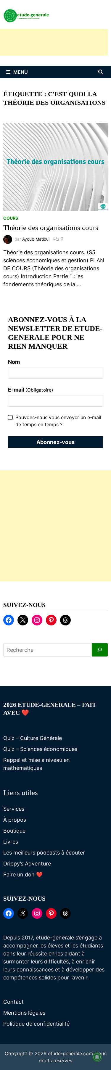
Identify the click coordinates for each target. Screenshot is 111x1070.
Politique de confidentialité (36, 1024)
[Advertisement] (55, 525)
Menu (20, 72)
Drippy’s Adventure (27, 863)
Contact (13, 1002)
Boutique (14, 831)
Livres (10, 842)
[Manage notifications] (97, 1057)
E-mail (30, 390)
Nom (14, 362)
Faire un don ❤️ (23, 874)
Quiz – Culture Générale (32, 738)
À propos (14, 820)
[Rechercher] (100, 650)
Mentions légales (24, 1013)
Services (13, 809)
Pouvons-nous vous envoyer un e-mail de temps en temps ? (58, 420)
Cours (10, 218)
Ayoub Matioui (35, 238)
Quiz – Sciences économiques (40, 749)
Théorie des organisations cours (50, 227)
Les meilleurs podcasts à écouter (44, 852)
